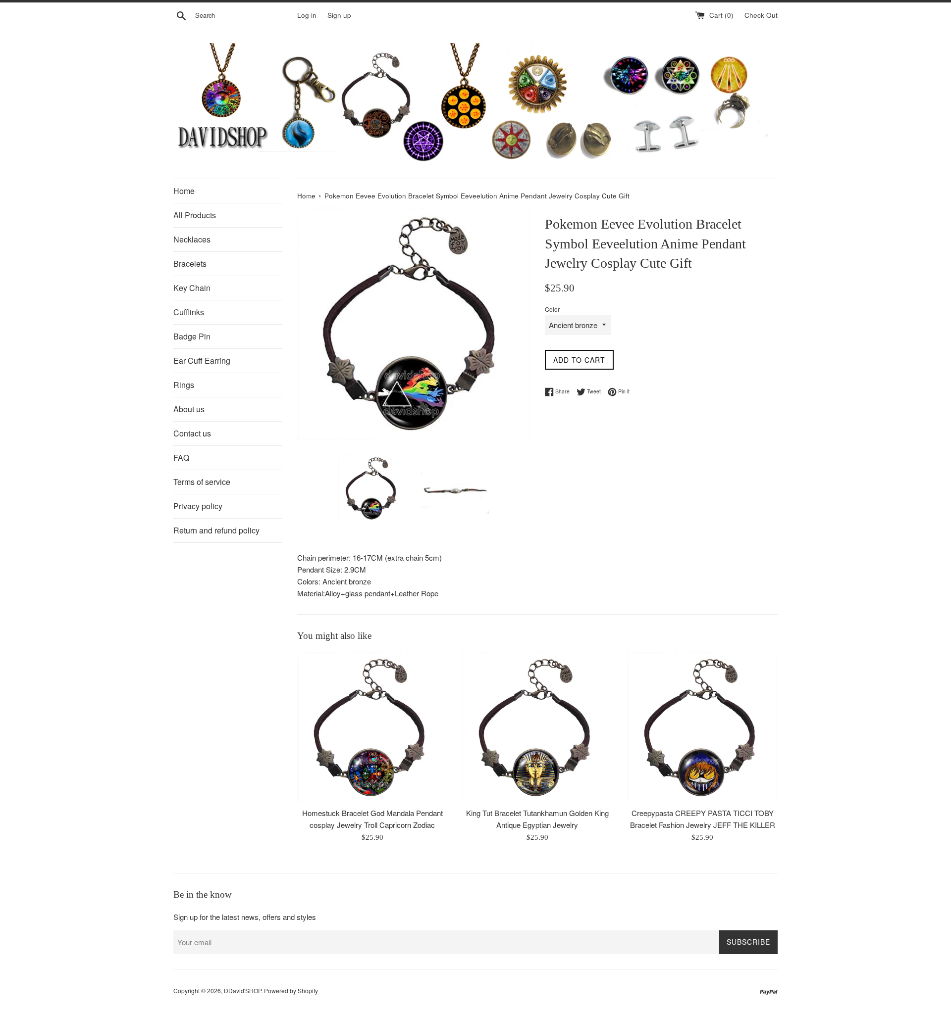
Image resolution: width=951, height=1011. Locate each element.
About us (189, 409)
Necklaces (192, 239)
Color (552, 309)
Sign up (339, 15)
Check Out (761, 15)
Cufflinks (188, 312)
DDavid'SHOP (242, 990)
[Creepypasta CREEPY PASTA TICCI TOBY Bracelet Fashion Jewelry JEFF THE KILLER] (703, 727)
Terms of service (201, 481)
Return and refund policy (216, 530)
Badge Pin (192, 336)
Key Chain (192, 287)
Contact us (192, 433)
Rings (183, 384)
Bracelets (190, 263)
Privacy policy (197, 506)
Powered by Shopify (291, 990)
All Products (194, 215)
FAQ (181, 457)
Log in (307, 15)
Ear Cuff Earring (201, 360)
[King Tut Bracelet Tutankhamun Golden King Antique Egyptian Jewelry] (537, 727)
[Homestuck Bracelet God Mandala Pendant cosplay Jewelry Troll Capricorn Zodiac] (372, 727)
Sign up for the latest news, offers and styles (244, 917)
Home (184, 190)
